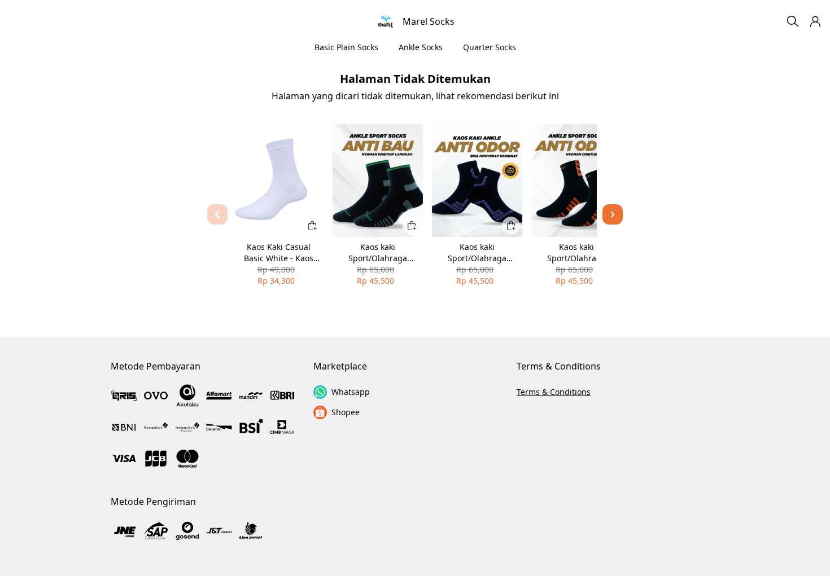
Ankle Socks (421, 47)
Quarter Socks (489, 47)
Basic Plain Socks (346, 47)
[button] (815, 21)
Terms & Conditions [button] (554, 391)
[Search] (793, 21)
